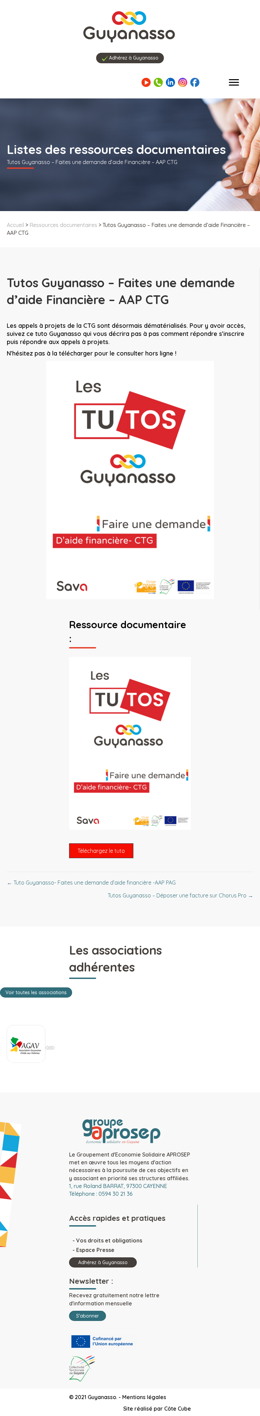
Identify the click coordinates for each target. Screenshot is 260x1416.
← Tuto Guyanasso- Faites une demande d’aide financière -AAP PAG (91, 882)
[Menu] (234, 82)
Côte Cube (177, 1408)
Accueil (15, 225)
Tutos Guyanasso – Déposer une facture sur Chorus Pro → (180, 895)
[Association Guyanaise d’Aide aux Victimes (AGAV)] (26, 1046)
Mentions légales (144, 1397)
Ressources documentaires (63, 225)
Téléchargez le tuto (101, 850)
